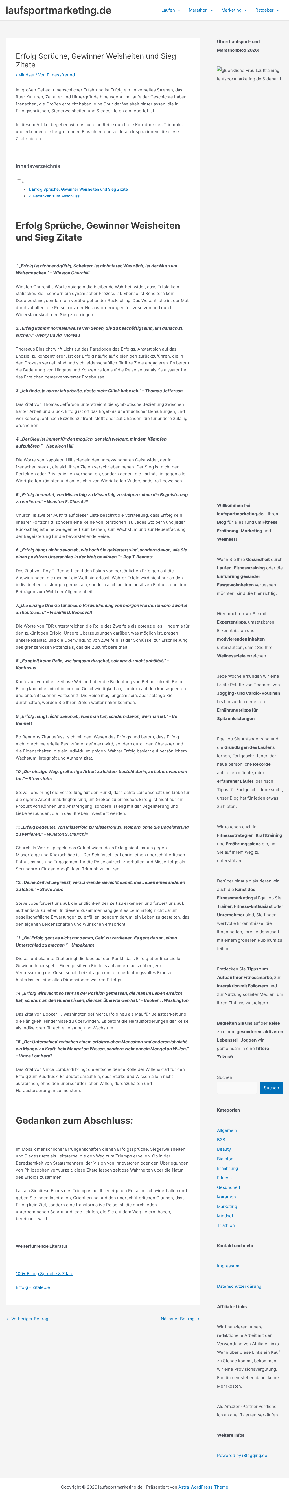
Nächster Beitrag (180, 1318)
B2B (221, 1139)
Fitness (224, 1177)
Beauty (224, 1149)
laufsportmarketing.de (58, 10)
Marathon (226, 1197)
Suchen (224, 1077)
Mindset (26, 75)
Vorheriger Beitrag (27, 1318)
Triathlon (226, 1225)
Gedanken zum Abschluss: (57, 196)
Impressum (228, 1266)
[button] (177, 10)
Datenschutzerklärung (239, 1286)
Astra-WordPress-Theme (203, 1487)
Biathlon (225, 1158)
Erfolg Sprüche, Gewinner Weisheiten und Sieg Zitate (80, 189)
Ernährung (227, 1168)
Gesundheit (228, 1187)
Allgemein (227, 1130)
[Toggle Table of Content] (20, 182)
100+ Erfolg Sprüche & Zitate (44, 1273)
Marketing (227, 1206)
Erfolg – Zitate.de (33, 1287)
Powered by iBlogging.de (242, 1455)
